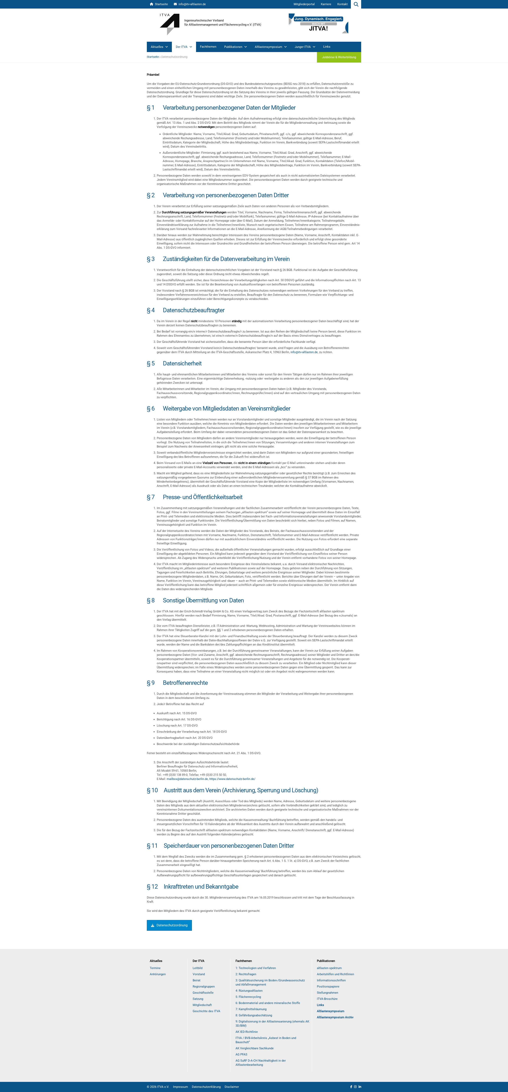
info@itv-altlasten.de (192, 4)
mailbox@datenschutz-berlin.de (187, 779)
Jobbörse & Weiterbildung (339, 57)
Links (326, 46)
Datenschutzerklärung (206, 1087)
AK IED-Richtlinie (247, 1032)
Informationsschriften (331, 980)
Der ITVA (182, 47)
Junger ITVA (303, 47)
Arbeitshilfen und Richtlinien (335, 974)
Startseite (161, 4)
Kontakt (342, 4)
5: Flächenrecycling (248, 997)
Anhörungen (158, 974)
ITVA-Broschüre (327, 999)
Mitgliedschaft (202, 1005)
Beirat (196, 980)
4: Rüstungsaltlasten (249, 990)
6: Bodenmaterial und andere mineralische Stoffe (268, 1003)
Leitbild (197, 968)
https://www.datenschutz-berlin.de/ (232, 779)
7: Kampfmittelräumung (251, 1009)
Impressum (180, 1087)
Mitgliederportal (304, 4)
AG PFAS (241, 1054)
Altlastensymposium (268, 47)
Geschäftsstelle (203, 992)
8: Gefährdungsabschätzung (254, 1015)
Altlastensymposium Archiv (335, 1017)
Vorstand (199, 974)
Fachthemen (208, 46)
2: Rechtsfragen (246, 974)
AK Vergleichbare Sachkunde (255, 1048)
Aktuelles (157, 47)
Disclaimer (232, 1087)
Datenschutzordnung (172, 925)
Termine (155, 968)
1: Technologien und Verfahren (256, 968)
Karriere (326, 4)
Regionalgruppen (204, 986)
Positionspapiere (328, 986)
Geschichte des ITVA (206, 1011)
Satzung (198, 999)
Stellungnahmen (327, 992)
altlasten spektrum (329, 968)
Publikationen (233, 47)
